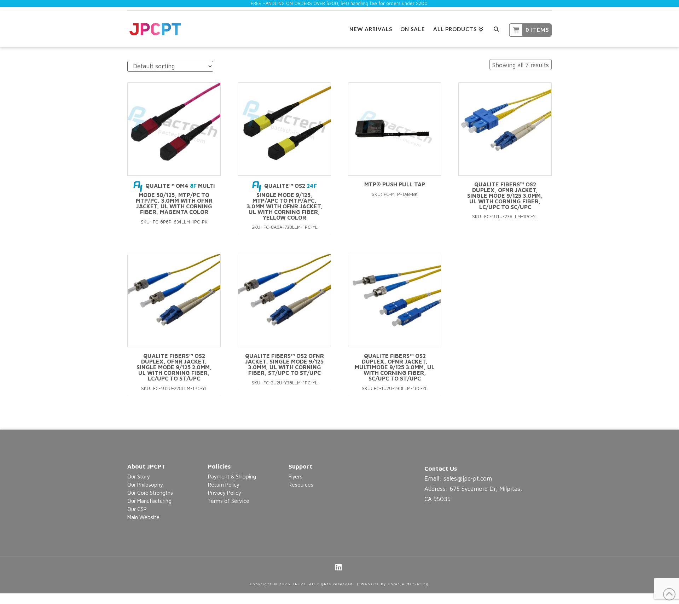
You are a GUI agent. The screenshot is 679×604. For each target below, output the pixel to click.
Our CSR (137, 509)
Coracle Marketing (408, 584)
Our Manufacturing (149, 501)
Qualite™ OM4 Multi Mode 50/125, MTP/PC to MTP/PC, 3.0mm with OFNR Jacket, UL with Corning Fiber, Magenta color (175, 198)
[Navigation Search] (496, 28)
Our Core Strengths (150, 492)
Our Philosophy (145, 484)
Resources (301, 484)
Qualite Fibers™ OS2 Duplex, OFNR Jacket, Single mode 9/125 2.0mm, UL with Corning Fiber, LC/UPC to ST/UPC (174, 367)
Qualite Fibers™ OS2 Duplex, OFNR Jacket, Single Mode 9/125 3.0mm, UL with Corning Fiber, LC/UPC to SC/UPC (505, 195)
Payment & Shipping (232, 476)
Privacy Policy (224, 492)
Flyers (295, 476)
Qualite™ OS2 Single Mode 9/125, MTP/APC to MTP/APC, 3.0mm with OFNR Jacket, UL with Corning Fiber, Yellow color (284, 201)
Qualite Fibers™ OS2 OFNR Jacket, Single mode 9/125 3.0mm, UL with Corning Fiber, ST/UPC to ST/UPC (284, 364)
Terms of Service (228, 501)
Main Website (143, 517)
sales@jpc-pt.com (467, 478)
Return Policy (223, 484)
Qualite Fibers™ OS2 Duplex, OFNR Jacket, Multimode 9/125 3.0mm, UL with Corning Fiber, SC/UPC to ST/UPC (395, 367)
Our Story (138, 476)
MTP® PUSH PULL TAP (394, 184)
